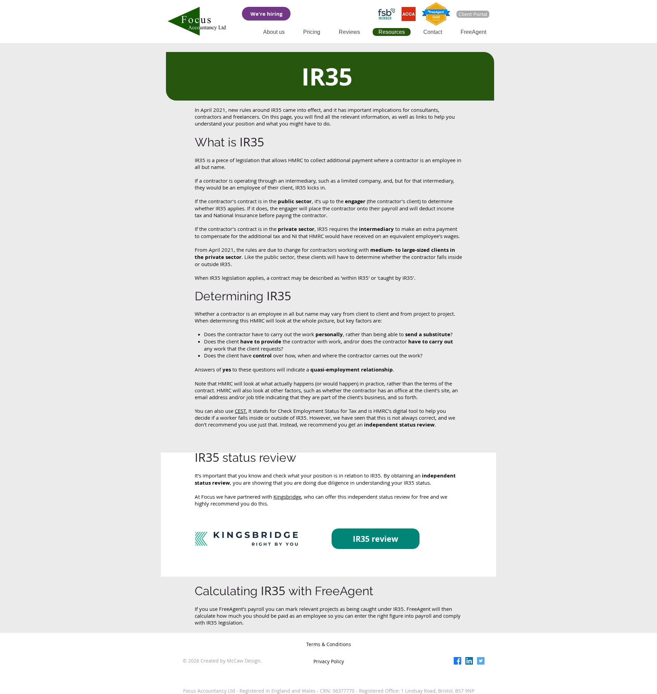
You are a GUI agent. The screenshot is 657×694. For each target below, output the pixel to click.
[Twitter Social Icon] (481, 661)
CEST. (241, 410)
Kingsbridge (287, 496)
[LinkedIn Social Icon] (469, 661)
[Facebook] (457, 661)
